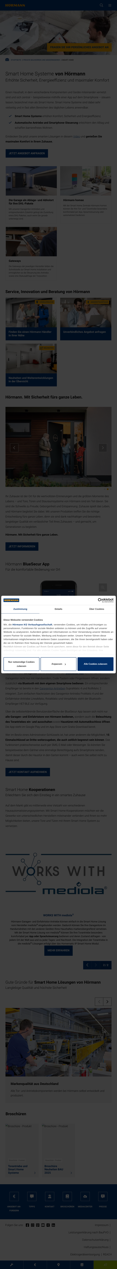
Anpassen (56, 664)
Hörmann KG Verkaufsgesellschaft (32, 624)
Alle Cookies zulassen (95, 664)
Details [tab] (58, 609)
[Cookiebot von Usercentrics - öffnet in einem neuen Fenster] (100, 600)
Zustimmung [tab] (20, 609)
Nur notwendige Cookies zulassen (21, 664)
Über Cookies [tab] (96, 609)
